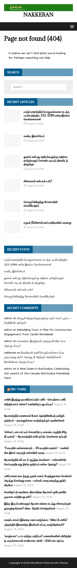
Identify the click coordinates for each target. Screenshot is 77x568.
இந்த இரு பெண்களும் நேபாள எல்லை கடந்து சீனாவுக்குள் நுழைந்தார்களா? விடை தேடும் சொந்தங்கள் (37, 505)
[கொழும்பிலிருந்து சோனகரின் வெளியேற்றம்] (12, 210)
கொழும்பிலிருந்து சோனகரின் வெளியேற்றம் (41, 203)
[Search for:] (39, 87)
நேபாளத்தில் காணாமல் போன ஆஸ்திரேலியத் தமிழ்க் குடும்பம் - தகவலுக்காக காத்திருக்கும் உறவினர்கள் (34, 418)
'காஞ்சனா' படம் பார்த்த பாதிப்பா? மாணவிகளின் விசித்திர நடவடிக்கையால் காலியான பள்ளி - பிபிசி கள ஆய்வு (37, 538)
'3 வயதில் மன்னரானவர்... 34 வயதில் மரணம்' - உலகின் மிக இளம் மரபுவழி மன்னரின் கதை (36, 450)
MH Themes (61, 563)
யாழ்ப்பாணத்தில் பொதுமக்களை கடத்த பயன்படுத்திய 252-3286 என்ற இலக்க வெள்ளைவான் (47, 115)
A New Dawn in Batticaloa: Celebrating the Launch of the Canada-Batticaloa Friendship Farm (37, 373)
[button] (71, 26)
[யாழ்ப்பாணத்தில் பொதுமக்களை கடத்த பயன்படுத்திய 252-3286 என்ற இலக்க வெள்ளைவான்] (12, 120)
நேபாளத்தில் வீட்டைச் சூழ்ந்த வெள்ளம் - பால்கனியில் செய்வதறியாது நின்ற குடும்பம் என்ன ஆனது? (35, 462)
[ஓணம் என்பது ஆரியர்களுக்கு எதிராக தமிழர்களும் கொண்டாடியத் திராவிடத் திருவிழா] (12, 165)
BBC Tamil (19, 389)
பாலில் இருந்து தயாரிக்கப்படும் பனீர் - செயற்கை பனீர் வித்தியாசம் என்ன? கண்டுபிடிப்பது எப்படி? (35, 401)
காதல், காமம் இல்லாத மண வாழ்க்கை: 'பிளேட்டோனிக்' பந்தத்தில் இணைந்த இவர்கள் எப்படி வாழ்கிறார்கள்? (36, 522)
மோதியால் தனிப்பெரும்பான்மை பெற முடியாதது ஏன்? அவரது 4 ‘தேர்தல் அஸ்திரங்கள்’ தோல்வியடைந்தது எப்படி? (34, 357)
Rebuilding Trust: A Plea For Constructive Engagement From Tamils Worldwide (38, 331)
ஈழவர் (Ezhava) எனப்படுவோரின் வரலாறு (47, 223)
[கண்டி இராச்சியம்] (12, 144)
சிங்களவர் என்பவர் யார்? (38, 181)
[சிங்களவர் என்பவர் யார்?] (12, 189)
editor (8, 318)
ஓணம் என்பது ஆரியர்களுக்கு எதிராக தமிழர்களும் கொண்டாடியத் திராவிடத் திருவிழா (46, 160)
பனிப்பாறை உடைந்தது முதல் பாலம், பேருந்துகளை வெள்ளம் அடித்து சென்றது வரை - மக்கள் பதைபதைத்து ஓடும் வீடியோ (38, 481)
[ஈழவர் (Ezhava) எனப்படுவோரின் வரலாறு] (12, 231)
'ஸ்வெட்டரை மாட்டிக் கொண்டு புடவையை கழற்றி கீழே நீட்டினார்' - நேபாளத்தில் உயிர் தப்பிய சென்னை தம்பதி (35, 434)
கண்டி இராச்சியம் (34, 136)
